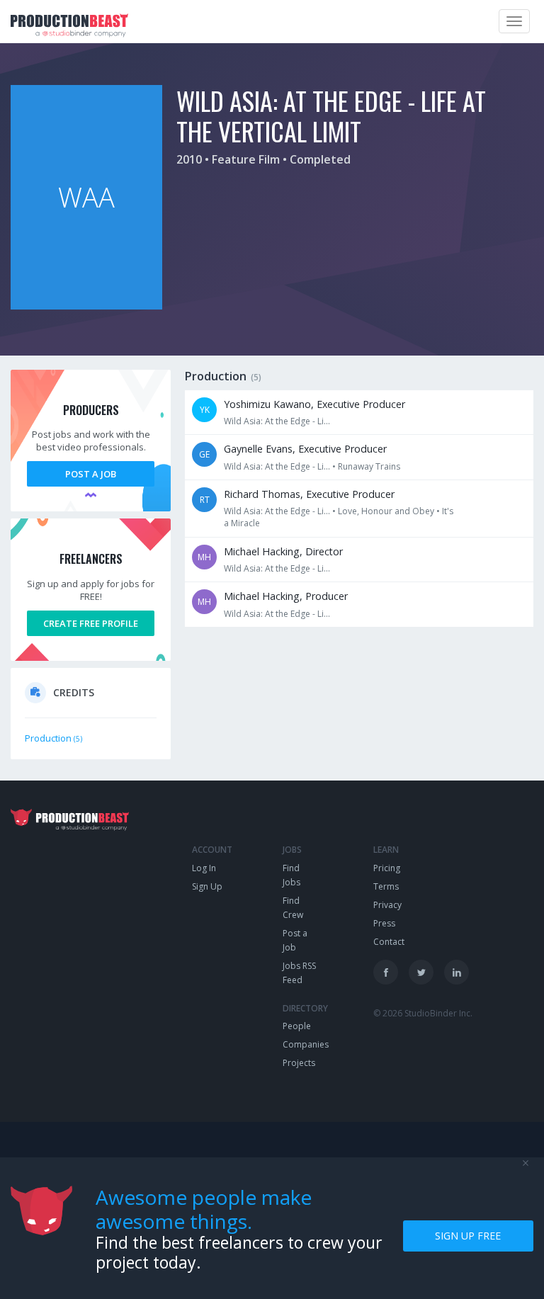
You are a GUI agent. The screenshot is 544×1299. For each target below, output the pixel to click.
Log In (204, 868)
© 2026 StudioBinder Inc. (422, 1013)
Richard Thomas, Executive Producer (309, 494)
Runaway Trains (369, 466)
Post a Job (90, 473)
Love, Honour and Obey (386, 511)
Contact (388, 942)
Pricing (386, 868)
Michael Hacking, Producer (286, 596)
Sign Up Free (468, 1235)
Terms (386, 886)
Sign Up (207, 886)
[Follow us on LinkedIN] (456, 972)
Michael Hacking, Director (283, 551)
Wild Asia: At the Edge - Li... (277, 421)
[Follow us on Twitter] (421, 972)
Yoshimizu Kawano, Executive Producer (314, 404)
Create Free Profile (90, 623)
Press (384, 923)
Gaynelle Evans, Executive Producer (305, 448)
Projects (299, 1063)
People (297, 1026)
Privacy (387, 905)
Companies (306, 1044)
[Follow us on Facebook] (385, 972)
